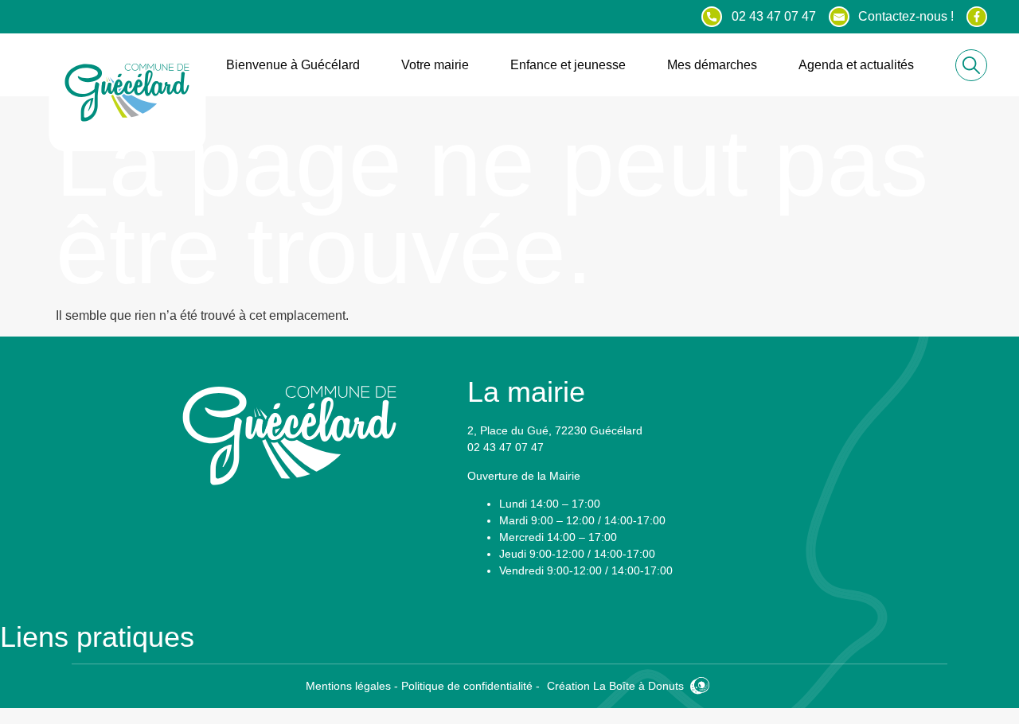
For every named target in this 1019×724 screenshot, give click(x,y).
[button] (971, 65)
